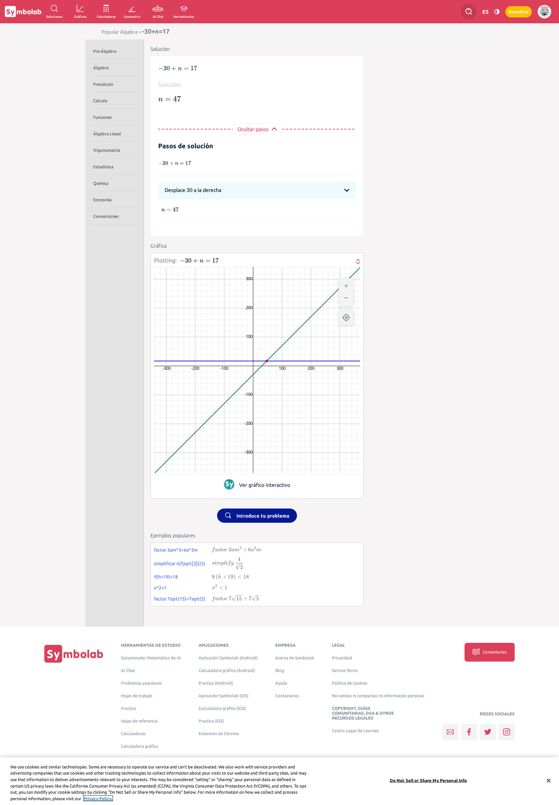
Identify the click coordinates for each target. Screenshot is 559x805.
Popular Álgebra (119, 32)
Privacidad (342, 657)
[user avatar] (544, 11)
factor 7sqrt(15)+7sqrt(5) (179, 599)
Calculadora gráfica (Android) (227, 670)
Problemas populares (141, 683)
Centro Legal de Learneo (355, 730)
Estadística (103, 166)
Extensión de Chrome (219, 733)
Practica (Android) (216, 683)
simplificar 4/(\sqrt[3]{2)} (179, 563)
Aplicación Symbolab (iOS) (223, 695)
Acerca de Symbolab (294, 657)
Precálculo (103, 84)
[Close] (549, 781)
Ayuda (281, 683)
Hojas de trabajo (136, 695)
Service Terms (345, 670)
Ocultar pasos (253, 129)
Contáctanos (287, 695)
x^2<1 (160, 588)
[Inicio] (73, 653)
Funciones (102, 117)
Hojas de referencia (139, 721)
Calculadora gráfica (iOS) (222, 708)
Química (100, 183)
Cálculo (100, 100)
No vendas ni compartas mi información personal (378, 695)
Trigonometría (106, 150)
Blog (279, 670)
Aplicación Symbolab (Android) (228, 657)
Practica (128, 708)
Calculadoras (133, 733)
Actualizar (519, 11)
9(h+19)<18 (166, 577)
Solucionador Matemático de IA (151, 657)
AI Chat (128, 670)
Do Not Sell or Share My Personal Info (428, 780)
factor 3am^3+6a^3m (176, 550)
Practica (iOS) (211, 721)
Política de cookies (349, 683)
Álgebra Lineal (107, 133)
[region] (279, 781)
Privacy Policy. (98, 798)
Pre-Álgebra (104, 51)
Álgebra (101, 67)
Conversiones (106, 216)
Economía (102, 199)
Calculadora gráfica (139, 746)
